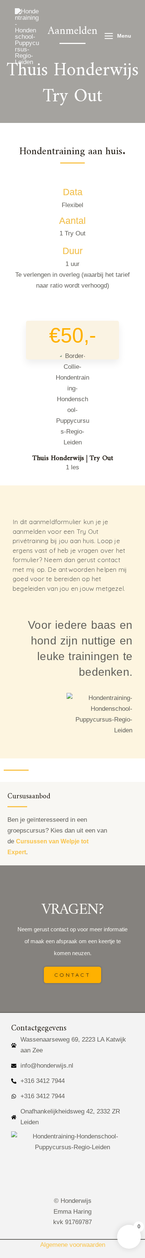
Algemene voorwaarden (72, 1244)
